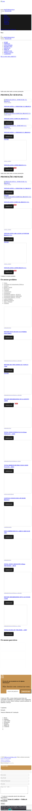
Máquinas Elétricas (9, 300)
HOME (6, 42)
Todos (5, 283)
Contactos (6, 24)
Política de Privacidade (6, 758)
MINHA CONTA (8, 52)
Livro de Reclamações (6, 761)
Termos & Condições (13, 799)
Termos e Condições (5, 760)
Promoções (7, 19)
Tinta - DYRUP (8, 302)
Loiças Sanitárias (8, 299)
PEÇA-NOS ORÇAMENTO (8, 56)
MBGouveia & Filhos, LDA (10, 757)
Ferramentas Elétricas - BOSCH (12, 294)
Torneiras (6, 303)
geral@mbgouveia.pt (9, 9)
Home (5, 15)
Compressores (7, 291)
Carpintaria (3, 707)
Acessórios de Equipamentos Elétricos (14, 284)
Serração (3, 710)
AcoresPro (11, 763)
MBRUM (6, 22)
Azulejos (6, 286)
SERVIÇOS (7, 48)
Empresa (6, 16)
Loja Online (7, 18)
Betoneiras (6, 288)
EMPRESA (7, 43)
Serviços (6, 21)
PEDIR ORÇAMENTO (13, 691)
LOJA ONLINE (8, 45)
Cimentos (6, 290)
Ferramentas (7, 293)
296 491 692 (8, 11)
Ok (9, 809)
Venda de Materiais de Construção (9, 712)
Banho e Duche (8, 287)
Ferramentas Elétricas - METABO (13, 296)
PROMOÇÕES (8, 46)
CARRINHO (7, 54)
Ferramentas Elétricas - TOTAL (12, 297)
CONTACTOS (8, 51)
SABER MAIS (8, 110)
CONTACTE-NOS (26, 691)
